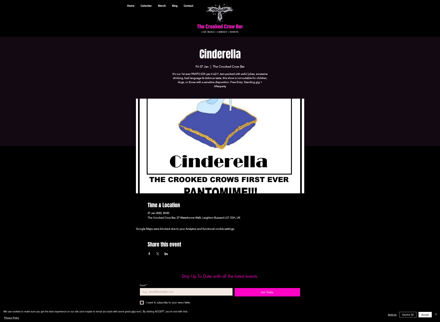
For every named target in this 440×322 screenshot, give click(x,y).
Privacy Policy (11, 317)
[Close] (436, 314)
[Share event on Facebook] (149, 253)
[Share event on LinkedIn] (166, 253)
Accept (425, 314)
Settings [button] (392, 314)
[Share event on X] (157, 253)
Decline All (408, 314)
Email (144, 285)
